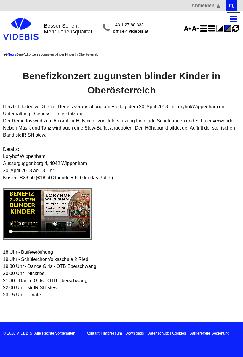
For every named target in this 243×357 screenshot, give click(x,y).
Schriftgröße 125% (188, 28)
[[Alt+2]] (231, 5)
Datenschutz (158, 333)
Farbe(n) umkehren (220, 28)
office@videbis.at (130, 31)
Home (5, 54)
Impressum (112, 333)
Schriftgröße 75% (196, 28)
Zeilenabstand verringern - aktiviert (212, 28)
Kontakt (93, 333)
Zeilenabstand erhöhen (204, 28)
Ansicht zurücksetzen (235, 28)
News (12, 54)
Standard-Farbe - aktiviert (228, 28)
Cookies (179, 333)
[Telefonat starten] (106, 28)
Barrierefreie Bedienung (209, 333)
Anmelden (203, 5)
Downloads (134, 333)
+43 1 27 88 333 (128, 25)
